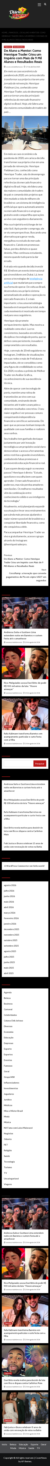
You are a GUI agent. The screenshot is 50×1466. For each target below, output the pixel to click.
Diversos (8, 1026)
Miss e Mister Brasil (13, 1111)
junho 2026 (9, 896)
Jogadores (9, 1094)
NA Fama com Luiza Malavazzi (18, 1128)
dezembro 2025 (11, 929)
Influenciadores (11, 1082)
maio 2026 (9, 901)
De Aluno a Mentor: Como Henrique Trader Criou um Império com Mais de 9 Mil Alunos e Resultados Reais (23, 560)
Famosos (8, 47)
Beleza (7, 998)
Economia (8, 1032)
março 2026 (9, 912)
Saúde (7, 1156)
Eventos (8, 1060)
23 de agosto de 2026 (32, 642)
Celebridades (10, 1015)
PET (6, 1144)
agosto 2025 (10, 951)
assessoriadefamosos (14, 67)
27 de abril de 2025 (33, 67)
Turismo (8, 1167)
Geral (6, 1071)
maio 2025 (9, 967)
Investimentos (19, 47)
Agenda (8, 992)
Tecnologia (9, 1161)
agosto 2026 (10, 885)
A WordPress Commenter (16, 866)
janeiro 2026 (10, 923)
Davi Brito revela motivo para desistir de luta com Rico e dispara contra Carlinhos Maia (23, 831)
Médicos (8, 1105)
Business (8, 1003)
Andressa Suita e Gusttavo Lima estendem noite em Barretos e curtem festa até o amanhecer (23, 635)
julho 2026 (9, 890)
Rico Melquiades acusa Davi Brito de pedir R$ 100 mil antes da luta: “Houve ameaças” (25, 686)
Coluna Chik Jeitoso (13, 1020)
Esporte (8, 1049)
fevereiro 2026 (11, 918)
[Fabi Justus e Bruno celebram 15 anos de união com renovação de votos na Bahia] (25, 1408)
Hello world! (39, 866)
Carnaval (8, 1009)
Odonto (8, 1139)
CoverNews (41, 1457)
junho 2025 (9, 962)
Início (4, 1444)
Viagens (8, 1184)
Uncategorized (11, 1178)
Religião (8, 1150)
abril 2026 (9, 907)
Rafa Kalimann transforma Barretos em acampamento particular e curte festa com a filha (23, 736)
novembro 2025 (11, 934)
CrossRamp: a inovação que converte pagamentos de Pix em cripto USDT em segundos (26, 575)
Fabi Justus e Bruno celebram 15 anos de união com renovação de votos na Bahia (23, 845)
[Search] (45, 4)
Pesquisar (8, 752)
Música (7, 1122)
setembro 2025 (11, 945)
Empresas (8, 1043)
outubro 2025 (10, 940)
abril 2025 (9, 973)
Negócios (8, 1133)
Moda (6, 1116)
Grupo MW (9, 1077)
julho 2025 (9, 956)
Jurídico (8, 1099)
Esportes (8, 1054)
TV (5, 1173)
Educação (8, 1037)
